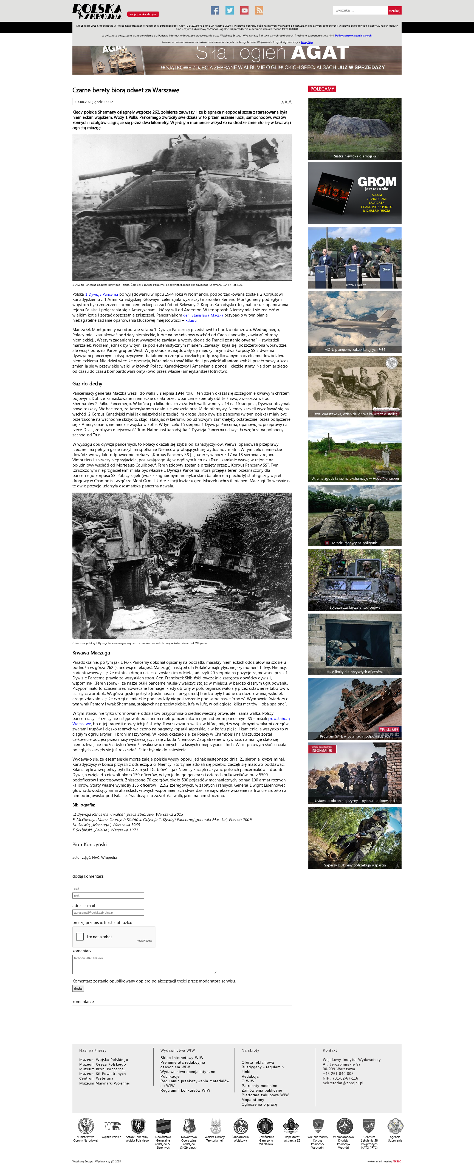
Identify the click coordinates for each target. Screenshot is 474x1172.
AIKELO (397, 1161)
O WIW (248, 1081)
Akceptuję (307, 42)
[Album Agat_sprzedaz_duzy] (237, 56)
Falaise (191, 320)
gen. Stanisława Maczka (203, 315)
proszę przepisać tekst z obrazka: (103, 922)
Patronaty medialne (259, 1086)
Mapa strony (253, 1100)
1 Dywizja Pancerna (101, 294)
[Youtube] (244, 10)
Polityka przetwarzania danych (353, 35)
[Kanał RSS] (259, 10)
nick (77, 888)
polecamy (322, 89)
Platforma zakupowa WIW (265, 1095)
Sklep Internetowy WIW (182, 1058)
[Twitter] (229, 10)
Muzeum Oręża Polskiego (102, 1064)
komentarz (83, 950)
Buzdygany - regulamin (263, 1067)
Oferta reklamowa (258, 1062)
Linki (246, 1072)
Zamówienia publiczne (262, 1090)
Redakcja (250, 1076)
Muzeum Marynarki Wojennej (104, 1083)
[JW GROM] (355, 193)
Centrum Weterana (96, 1078)
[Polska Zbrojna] (138, 19)
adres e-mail (85, 905)
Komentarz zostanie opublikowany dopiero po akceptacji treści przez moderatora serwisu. (154, 981)
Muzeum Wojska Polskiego (103, 1059)
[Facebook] (215, 10)
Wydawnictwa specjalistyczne (187, 1072)
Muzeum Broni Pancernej (102, 1068)
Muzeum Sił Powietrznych (102, 1073)
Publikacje (170, 1076)
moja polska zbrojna (143, 14)
